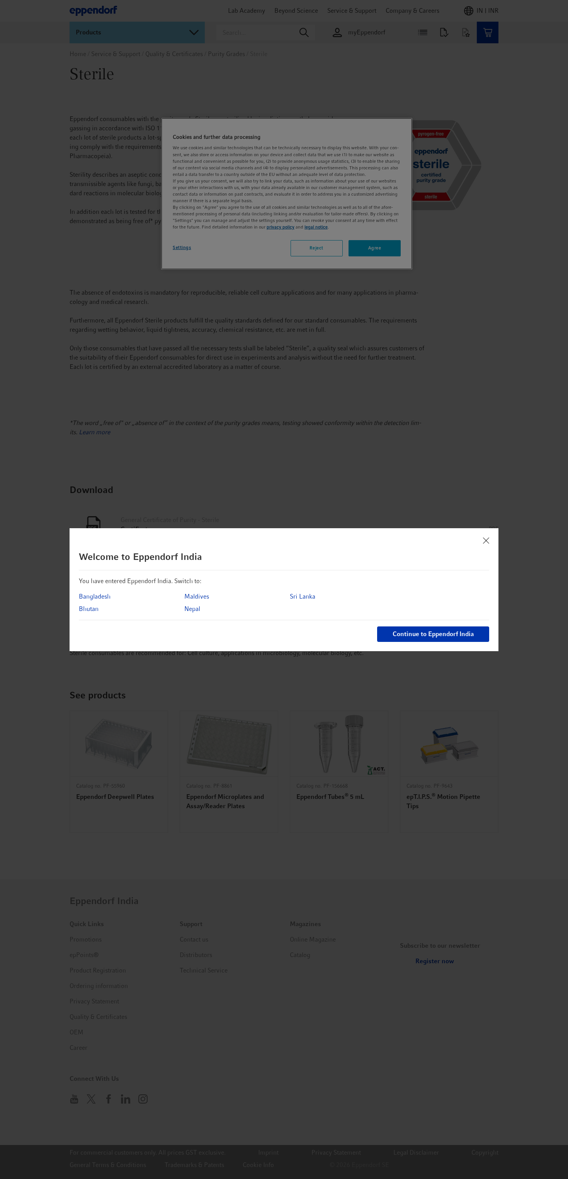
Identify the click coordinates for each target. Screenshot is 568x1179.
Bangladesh (95, 596)
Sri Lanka (302, 596)
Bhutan (89, 609)
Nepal (192, 609)
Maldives (196, 596)
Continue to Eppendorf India (433, 634)
